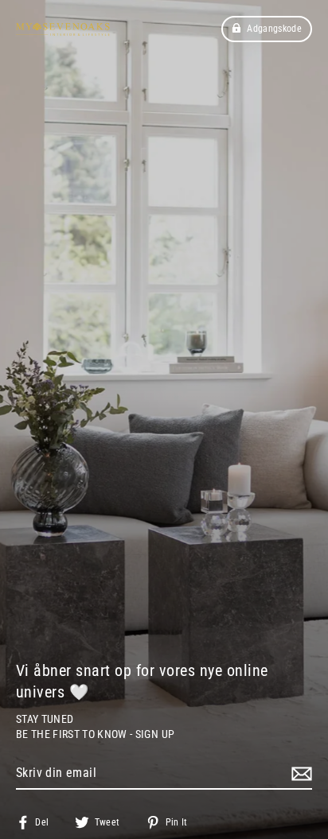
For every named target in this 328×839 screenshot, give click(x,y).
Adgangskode (274, 28)
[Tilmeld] (299, 774)
